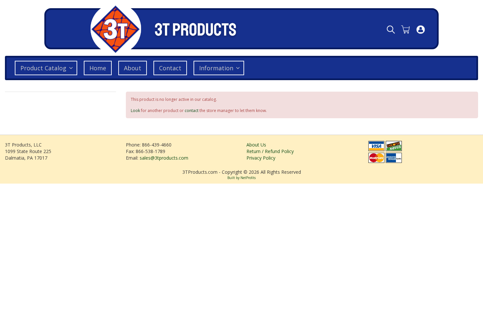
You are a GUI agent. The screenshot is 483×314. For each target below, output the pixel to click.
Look (135, 110)
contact (191, 110)
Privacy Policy (260, 158)
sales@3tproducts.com (164, 158)
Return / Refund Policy (270, 151)
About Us (256, 145)
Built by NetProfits (241, 177)
